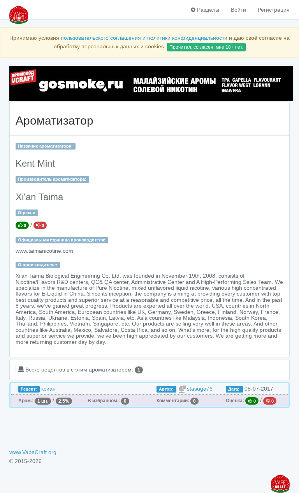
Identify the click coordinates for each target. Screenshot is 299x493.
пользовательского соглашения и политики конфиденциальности (144, 38)
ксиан (48, 389)
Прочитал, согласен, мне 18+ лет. (206, 47)
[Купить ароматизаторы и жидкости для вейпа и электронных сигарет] (149, 83)
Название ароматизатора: (45, 146)
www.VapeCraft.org (32, 452)
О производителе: (37, 264)
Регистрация (274, 10)
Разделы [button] (207, 10)
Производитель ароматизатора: (52, 179)
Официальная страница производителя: (62, 240)
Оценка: (26, 212)
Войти (238, 10)
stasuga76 (200, 389)
